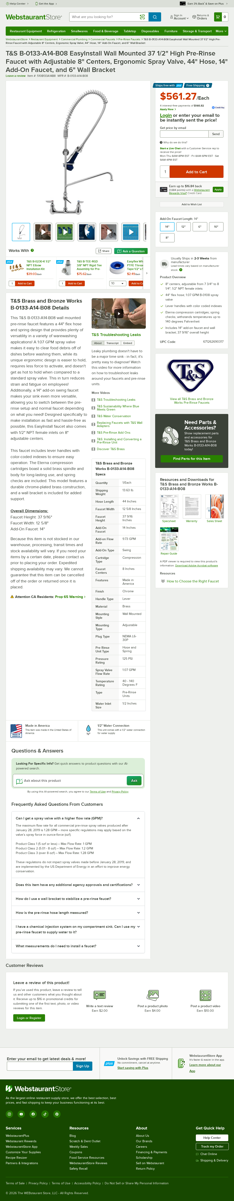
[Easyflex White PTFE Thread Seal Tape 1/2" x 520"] (131, 273)
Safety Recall (78, 1168)
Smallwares (79, 31)
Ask (134, 781)
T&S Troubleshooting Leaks (116, 334)
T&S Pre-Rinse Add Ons (113, 432)
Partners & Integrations (22, 1163)
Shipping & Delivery (214, 1160)
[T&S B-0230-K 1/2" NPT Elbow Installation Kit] (31, 273)
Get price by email (173, 128)
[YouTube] (21, 1114)
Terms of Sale (15, 1183)
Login (166, 115)
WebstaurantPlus (17, 1135)
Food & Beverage (105, 31)
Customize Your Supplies (23, 1152)
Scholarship (144, 1157)
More (219, 31)
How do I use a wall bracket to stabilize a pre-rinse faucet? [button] (63, 899)
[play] (118, 313)
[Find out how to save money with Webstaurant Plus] (10, 262)
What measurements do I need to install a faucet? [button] (56, 946)
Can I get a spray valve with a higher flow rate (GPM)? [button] (59, 818)
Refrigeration (56, 31)
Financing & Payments (151, 1152)
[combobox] (109, 16)
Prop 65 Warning (69, 597)
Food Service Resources (86, 1157)
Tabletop (130, 31)
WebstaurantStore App (21, 1146)
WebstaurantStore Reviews (88, 1163)
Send (216, 134)
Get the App (46, 3)
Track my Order (212, 1146)
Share (105, 251)
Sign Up (82, 1066)
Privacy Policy (120, 791)
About (98, 343)
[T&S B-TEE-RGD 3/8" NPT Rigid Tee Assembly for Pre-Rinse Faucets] (81, 273)
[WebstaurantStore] (63, 1088)
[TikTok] (45, 1114)
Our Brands (144, 1141)
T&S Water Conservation (114, 416)
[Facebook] (33, 1114)
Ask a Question (134, 251)
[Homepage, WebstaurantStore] (34, 16)
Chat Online (208, 1154)
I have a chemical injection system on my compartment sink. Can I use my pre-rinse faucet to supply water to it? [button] (75, 929)
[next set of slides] (146, 273)
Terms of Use (98, 791)
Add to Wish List (192, 204)
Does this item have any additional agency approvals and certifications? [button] (74, 885)
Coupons (75, 1152)
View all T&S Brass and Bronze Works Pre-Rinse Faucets (191, 400)
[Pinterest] (57, 1114)
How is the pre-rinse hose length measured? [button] (52, 913)
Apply (219, 190)
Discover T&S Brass (111, 449)
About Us (142, 1135)
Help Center (18, 3)
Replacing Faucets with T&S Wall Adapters (119, 424)
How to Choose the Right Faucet (195, 581)
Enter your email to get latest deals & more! (46, 1059)
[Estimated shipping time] (181, 270)
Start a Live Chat (170, 148)
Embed (127, 343)
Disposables (150, 31)
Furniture (171, 31)
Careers (141, 1146)
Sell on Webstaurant (150, 1163)
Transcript (112, 343)
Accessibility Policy (87, 1183)
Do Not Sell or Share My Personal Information (137, 1183)
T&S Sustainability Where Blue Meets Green (118, 408)
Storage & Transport (197, 31)
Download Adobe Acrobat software (196, 565)
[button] (21, 232)
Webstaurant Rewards (21, 1141)
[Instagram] (9, 1114)
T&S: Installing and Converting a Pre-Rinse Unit (119, 441)
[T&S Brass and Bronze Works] (191, 376)
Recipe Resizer (16, 1157)
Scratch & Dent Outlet (84, 1141)
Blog (72, 1135)
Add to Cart (25, 283)
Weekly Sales (78, 1146)
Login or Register (29, 1018)
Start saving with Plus (132, 1068)
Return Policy (145, 1168)
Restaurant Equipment (26, 31)
